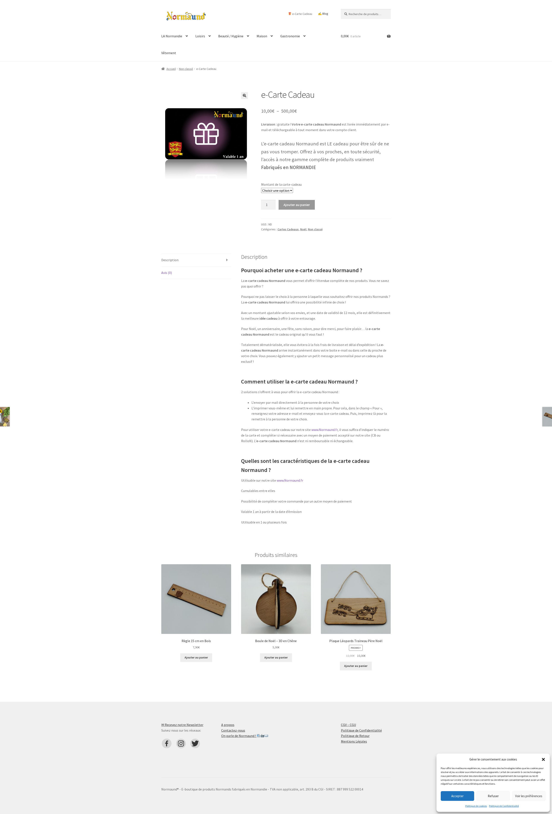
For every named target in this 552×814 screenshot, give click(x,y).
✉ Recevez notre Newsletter (182, 725)
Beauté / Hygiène (230, 36)
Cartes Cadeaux (288, 229)
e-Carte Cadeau (302, 14)
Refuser (493, 796)
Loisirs (200, 36)
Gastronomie (290, 36)
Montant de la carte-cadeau (281, 184)
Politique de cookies (476, 806)
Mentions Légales (354, 741)
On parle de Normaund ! (239, 736)
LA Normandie (171, 36)
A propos (227, 725)
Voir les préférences (528, 796)
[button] (543, 759)
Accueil (171, 69)
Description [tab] (170, 260)
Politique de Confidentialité (504, 806)
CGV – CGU (348, 725)
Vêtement (168, 53)
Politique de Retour (355, 736)
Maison (262, 36)
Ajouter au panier (297, 205)
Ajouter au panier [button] (196, 657)
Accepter (457, 796)
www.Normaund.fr (324, 429)
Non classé (186, 69)
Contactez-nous (233, 730)
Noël (303, 229)
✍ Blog (323, 14)
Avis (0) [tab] (166, 272)
